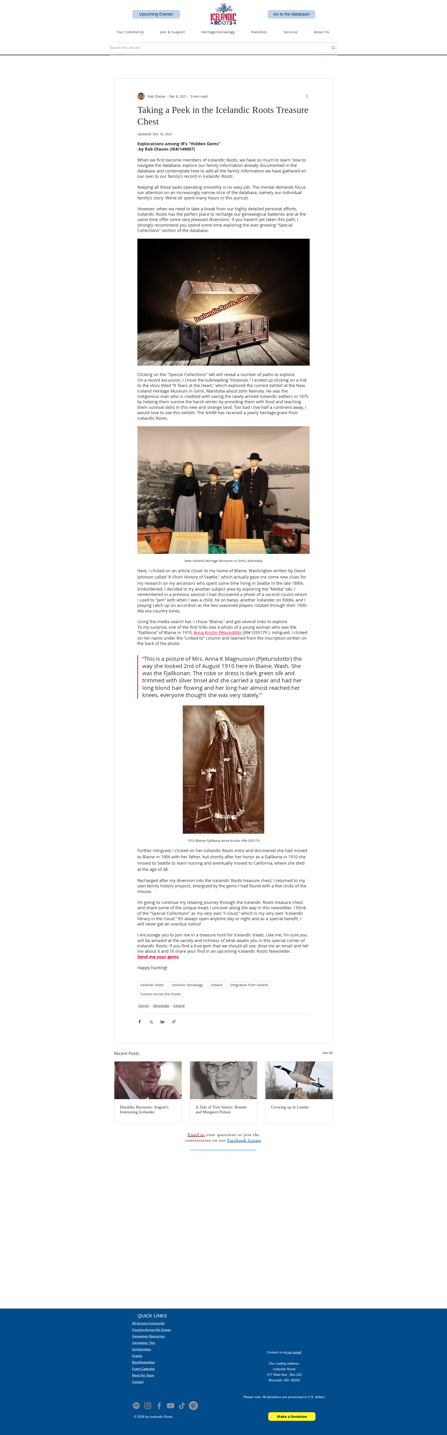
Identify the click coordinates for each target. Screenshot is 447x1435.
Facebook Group (244, 1140)
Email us (196, 1134)
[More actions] (307, 96)
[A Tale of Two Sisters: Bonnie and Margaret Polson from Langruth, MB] (223, 1080)
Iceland (216, 985)
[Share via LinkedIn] (162, 1021)
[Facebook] (159, 1405)
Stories (143, 1005)
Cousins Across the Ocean (160, 994)
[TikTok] (181, 1405)
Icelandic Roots (152, 985)
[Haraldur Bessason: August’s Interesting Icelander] (148, 1080)
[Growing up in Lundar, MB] (299, 1080)
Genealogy (161, 1005)
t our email (293, 1352)
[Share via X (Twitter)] (151, 1021)
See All (327, 1053)
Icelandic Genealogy (187, 985)
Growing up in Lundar (290, 1107)
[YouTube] (170, 1405)
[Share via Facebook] (139, 1021)
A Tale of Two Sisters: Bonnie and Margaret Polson (221, 1109)
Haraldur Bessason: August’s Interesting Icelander (144, 1109)
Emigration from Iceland (249, 985)
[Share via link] (174, 1021)
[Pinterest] (193, 1405)
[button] (218, 31)
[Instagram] (147, 1405)
